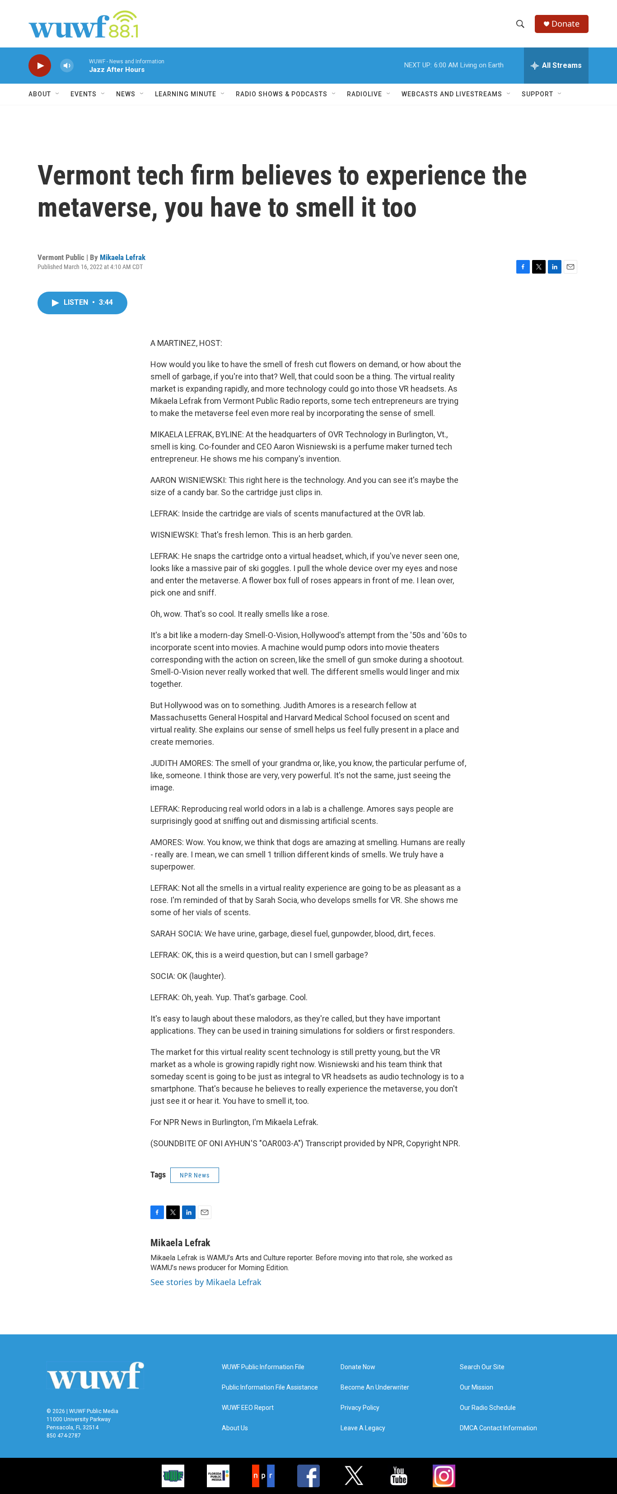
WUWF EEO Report (248, 1407)
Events (83, 94)
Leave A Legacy (363, 1428)
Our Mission (476, 1387)
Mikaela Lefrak (122, 257)
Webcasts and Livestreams (452, 94)
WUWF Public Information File (263, 1367)
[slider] (81, 65)
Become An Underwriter (375, 1387)
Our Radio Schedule (488, 1407)
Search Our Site (482, 1367)
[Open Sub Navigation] (57, 94)
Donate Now (358, 1367)
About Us (235, 1428)
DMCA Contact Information (498, 1428)
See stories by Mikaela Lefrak (206, 1282)
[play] (40, 66)
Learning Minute (185, 94)
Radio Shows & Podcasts (281, 94)
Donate (566, 23)
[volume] (67, 66)
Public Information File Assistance (270, 1387)
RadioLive (364, 94)
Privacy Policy (360, 1407)
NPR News (195, 1175)
